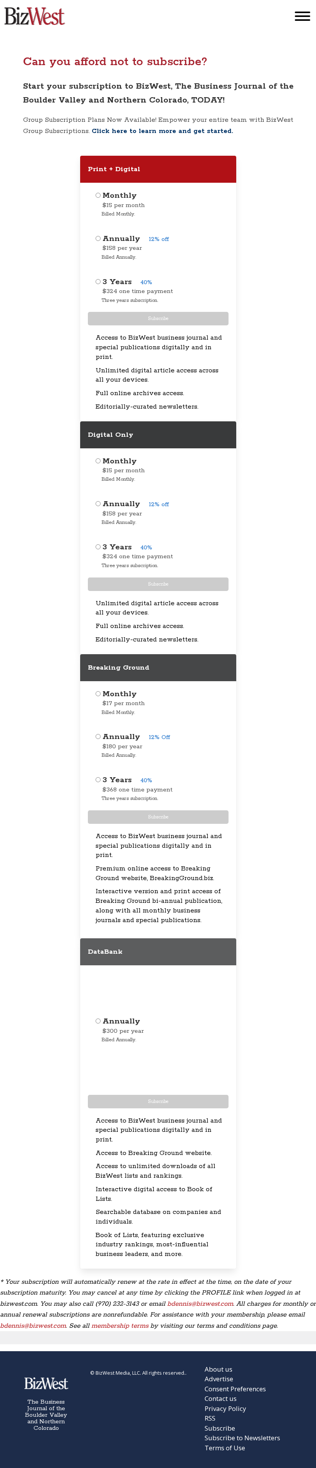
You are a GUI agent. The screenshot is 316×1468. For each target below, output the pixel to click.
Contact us (221, 1398)
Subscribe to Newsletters (242, 1437)
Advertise (219, 1378)
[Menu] (302, 18)
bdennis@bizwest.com (200, 1304)
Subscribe (158, 319)
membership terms (119, 1326)
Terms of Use (225, 1447)
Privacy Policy (225, 1408)
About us (218, 1369)
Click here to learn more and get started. (162, 131)
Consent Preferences (235, 1388)
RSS (210, 1418)
